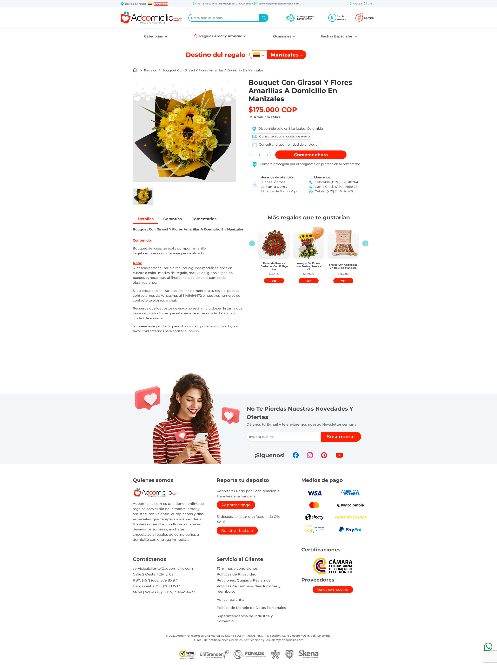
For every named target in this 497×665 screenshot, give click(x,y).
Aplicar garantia (230, 599)
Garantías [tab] (172, 218)
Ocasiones (282, 36)
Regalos (150, 70)
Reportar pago (236, 504)
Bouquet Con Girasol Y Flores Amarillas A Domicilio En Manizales (212, 70)
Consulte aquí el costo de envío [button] (284, 136)
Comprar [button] (311, 154)
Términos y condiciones (237, 568)
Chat (370, 3)
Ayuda (358, 3)
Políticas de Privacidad (236, 574)
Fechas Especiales (337, 36)
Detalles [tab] (146, 218)
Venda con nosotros (332, 589)
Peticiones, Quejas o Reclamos (243, 580)
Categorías (154, 36)
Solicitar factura (237, 530)
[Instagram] (310, 455)
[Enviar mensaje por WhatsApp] (488, 647)
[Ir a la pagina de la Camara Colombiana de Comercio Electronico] (333, 566)
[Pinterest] (324, 455)
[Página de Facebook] (296, 455)
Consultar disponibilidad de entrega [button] (288, 144)
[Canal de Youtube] (339, 455)
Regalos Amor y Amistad (220, 36)
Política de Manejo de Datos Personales (251, 608)
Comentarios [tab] (203, 218)
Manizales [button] (161, 4)
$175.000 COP (272, 109)
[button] (150, 4)
